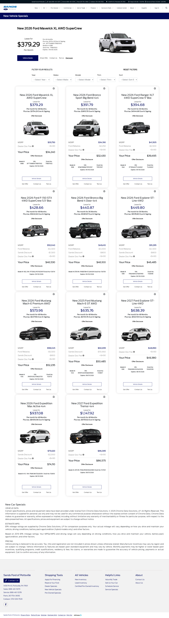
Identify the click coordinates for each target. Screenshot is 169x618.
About (139, 575)
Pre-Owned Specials (53, 593)
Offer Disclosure (36, 116)
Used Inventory (81, 583)
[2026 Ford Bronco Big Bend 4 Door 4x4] (87, 231)
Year (34, 75)
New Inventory (80, 579)
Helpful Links (112, 575)
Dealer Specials (51, 586)
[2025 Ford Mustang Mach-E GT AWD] (87, 334)
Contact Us (13, 580)
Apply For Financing (52, 579)
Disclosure (69, 58)
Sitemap (44, 615)
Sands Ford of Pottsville (11, 615)
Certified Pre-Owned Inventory (87, 586)
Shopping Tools (54, 575)
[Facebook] (5, 604)
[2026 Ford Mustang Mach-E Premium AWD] (36, 334)
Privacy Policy (25, 615)
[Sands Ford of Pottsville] (13, 8)
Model (78, 75)
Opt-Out (69, 615)
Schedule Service (112, 586)
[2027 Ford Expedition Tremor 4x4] (87, 437)
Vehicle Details (28, 58)
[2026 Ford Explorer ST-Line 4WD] (138, 231)
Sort (121, 75)
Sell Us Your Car (111, 583)
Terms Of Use (35, 615)
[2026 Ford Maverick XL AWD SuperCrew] (36, 128)
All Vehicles (81, 575)
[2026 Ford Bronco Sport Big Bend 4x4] (87, 128)
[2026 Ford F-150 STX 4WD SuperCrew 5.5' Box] (36, 231)
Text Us (48, 184)
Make (55, 75)
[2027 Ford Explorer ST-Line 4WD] (138, 334)
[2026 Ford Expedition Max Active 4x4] (36, 437)
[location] (106, 1)
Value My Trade (111, 579)
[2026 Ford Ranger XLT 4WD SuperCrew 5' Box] (138, 128)
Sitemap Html (52, 615)
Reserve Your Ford (52, 583)
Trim (99, 75)
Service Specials (111, 589)
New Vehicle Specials (53, 589)
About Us (139, 583)
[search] (166, 8)
